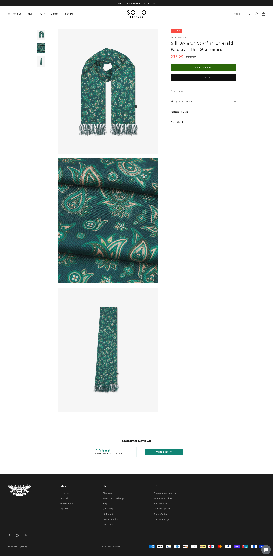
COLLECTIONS (14, 14)
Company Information (165, 493)
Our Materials (67, 503)
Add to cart (203, 68)
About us (64, 493)
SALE (42, 14)
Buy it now (203, 77)
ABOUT (54, 14)
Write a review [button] (164, 451)
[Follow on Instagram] (17, 535)
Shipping (107, 493)
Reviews (64, 508)
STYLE (31, 14)
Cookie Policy (160, 514)
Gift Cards (108, 508)
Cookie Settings (161, 519)
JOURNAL (68, 14)
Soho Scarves (178, 36)
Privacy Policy (160, 503)
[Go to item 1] (41, 34)
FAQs (105, 503)
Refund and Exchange (113, 498)
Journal (64, 498)
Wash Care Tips (110, 519)
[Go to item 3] (41, 61)
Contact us (108, 524)
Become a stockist (163, 498)
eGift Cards (108, 514)
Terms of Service (162, 508)
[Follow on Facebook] (9, 535)
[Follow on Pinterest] (25, 535)
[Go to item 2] (41, 48)
